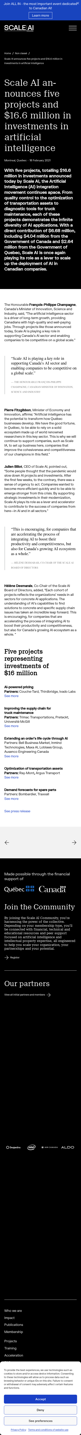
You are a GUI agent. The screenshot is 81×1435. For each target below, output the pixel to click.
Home (7, 53)
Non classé (21, 53)
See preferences (40, 1421)
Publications (13, 1324)
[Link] (24, 28)
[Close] (78, 3)
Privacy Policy (18, 1429)
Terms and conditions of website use (48, 1429)
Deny (40, 1410)
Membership (13, 1332)
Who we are (13, 1310)
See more (11, 696)
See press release (17, 811)
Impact (9, 1318)
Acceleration (13, 1355)
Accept (40, 1399)
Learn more (40, 15)
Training (10, 1348)
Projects (10, 1341)
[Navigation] (73, 29)
